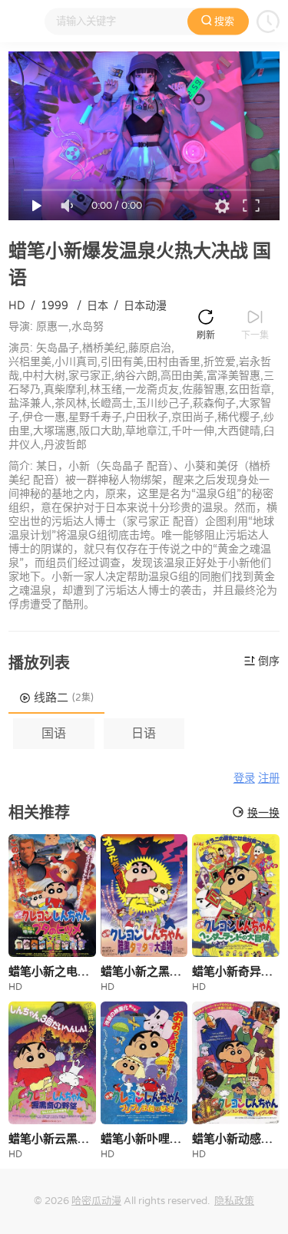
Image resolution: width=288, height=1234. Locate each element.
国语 (53, 733)
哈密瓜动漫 (96, 1201)
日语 (143, 733)
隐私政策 (234, 1201)
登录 (244, 778)
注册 (269, 778)
